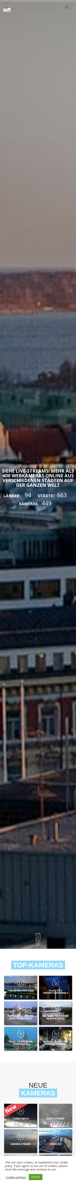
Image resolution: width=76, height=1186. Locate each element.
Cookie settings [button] (16, 1177)
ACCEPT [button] (35, 1177)
